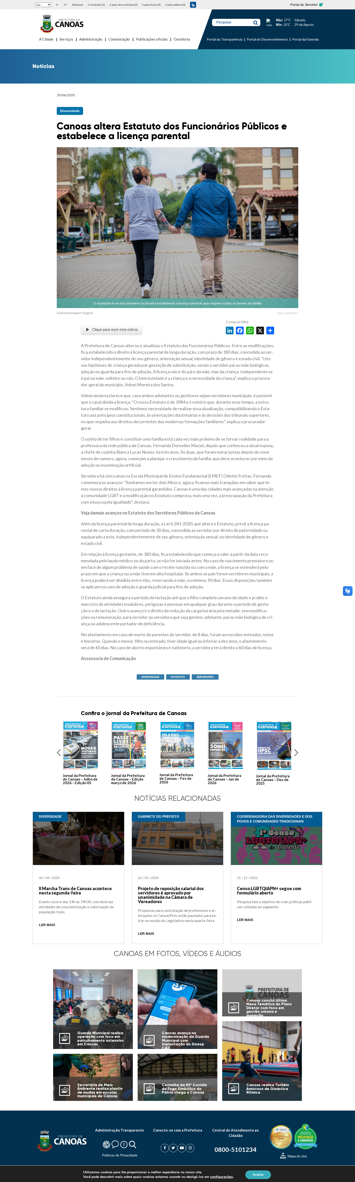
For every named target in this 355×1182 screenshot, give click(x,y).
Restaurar (77, 4)
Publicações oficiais (152, 39)
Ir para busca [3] (151, 4)
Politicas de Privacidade (119, 1155)
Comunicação (119, 39)
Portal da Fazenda (305, 39)
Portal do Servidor (304, 5)
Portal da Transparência (224, 39)
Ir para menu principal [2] (123, 4)
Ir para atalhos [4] (175, 4)
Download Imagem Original (75, 313)
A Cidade (46, 39)
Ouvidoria (182, 39)
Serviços (66, 39)
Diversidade (70, 111)
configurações (221, 1177)
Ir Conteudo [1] (96, 4)
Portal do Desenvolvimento (267, 39)
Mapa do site (297, 1156)
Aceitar (258, 1174)
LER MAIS (47, 925)
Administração (90, 39)
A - (57, 4)
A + (65, 4)
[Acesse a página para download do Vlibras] (193, 5)
